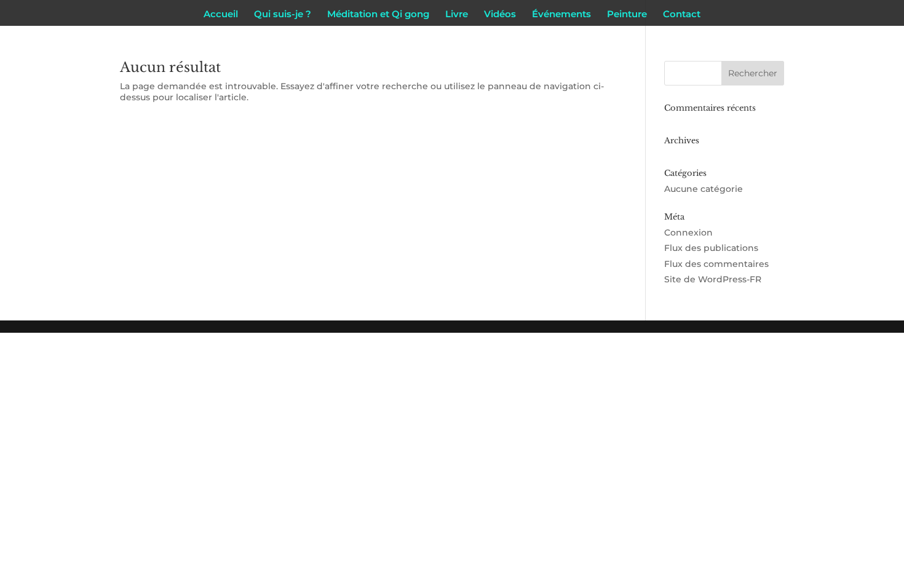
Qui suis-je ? (282, 15)
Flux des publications (711, 247)
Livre (456, 15)
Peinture (627, 15)
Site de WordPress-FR (712, 279)
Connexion (688, 232)
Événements (561, 15)
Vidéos (500, 15)
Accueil (221, 15)
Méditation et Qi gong (378, 15)
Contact (681, 15)
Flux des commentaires (716, 263)
